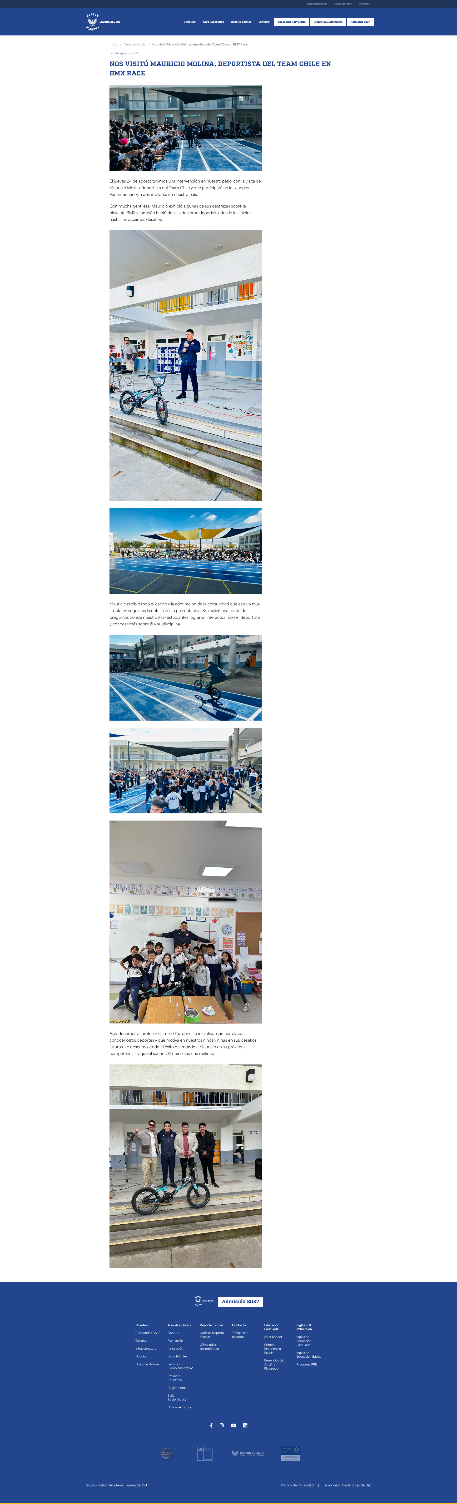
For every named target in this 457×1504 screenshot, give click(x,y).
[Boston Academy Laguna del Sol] (103, 21)
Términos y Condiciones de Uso (347, 1485)
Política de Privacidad (297, 1485)
